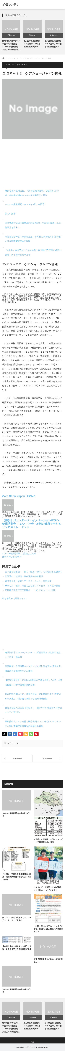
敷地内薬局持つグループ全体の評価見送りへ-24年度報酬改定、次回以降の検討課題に (11, 1027)
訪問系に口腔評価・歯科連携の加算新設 (24, 576)
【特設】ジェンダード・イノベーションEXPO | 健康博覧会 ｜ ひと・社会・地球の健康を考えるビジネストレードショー (31, 524)
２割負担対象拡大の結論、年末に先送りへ (48, 960)
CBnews (11, 35)
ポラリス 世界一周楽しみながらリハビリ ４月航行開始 (32, 586)
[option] (11, 35)
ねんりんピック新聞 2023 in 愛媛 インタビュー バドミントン (48, 888)
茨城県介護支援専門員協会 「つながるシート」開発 (30, 590)
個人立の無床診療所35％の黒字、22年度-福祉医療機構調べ (32, 44)
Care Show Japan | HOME (18, 496)
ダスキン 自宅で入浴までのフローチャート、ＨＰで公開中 (16, 918)
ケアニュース (22, 65)
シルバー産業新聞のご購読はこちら (19, 553)
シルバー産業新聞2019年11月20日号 (16, 990)
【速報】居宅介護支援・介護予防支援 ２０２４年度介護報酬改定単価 (16, 947)
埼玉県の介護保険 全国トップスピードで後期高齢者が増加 (48, 840)
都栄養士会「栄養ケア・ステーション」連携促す (28, 581)
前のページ (17, 758)
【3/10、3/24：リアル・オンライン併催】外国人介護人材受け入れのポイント (48, 929)
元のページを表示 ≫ (12, 556)
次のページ (47, 758)
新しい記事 (10, 213)
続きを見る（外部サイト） (15, 598)
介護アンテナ (30, 1047)
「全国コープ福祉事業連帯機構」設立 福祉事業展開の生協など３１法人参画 (16, 877)
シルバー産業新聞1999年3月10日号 (16, 814)
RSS (32, 1041)
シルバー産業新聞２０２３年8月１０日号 (24, 204)
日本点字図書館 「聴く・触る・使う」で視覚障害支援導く (33, 572)
